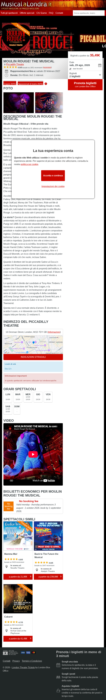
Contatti (59, 13)
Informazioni (54, 332)
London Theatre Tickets (23, 667)
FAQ (51, 13)
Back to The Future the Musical (45, 523)
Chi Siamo (41, 13)
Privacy (16, 661)
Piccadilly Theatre (15, 64)
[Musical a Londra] (26, 9)
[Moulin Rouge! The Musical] (18, 102)
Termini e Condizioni (32, 661)
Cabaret (7, 585)
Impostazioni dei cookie (53, 186)
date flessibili (78, 69)
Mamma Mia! (10, 522)
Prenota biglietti (85, 84)
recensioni (47, 67)
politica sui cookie (29, 164)
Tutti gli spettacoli (9, 13)
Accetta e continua (53, 175)
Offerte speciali (27, 13)
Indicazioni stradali (33, 357)
